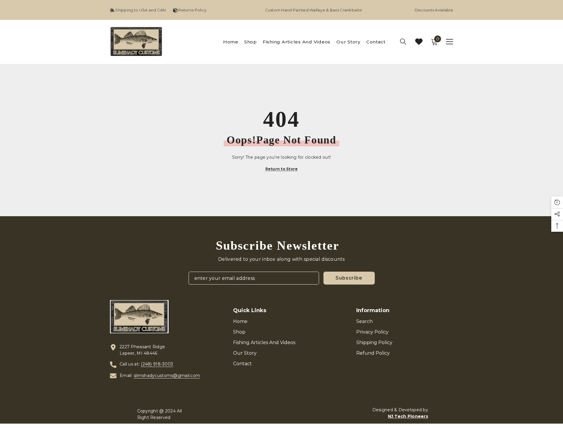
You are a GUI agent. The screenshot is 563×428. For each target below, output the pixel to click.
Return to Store (281, 169)
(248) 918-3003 (157, 364)
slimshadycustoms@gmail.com (167, 375)
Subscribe (348, 278)
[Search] (403, 41)
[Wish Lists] (419, 41)
